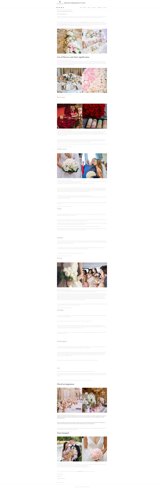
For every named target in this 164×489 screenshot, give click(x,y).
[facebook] (57, 7)
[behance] (63, 7)
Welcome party (59, 476)
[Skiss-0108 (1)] (94, 448)
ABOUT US (84, 7)
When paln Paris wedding (61, 478)
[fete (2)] (69, 448)
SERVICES (89, 7)
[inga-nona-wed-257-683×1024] (94, 165)
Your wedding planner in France (65, 24)
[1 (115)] (69, 41)
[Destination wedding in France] (69, 80)
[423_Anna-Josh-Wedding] (94, 274)
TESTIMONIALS (99, 7)
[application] (106, 7)
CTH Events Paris (80, 471)
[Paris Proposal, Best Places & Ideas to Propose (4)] (69, 116)
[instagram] (61, 7)
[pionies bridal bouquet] (69, 274)
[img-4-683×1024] (94, 116)
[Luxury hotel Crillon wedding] (94, 400)
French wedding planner (84, 22)
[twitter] (59, 7)
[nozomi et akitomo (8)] (69, 400)
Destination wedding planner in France (74, 3)
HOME (81, 7)
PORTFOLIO (94, 7)
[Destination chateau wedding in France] (94, 80)
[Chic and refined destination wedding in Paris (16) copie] (69, 165)
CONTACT (104, 7)
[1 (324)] (94, 41)
